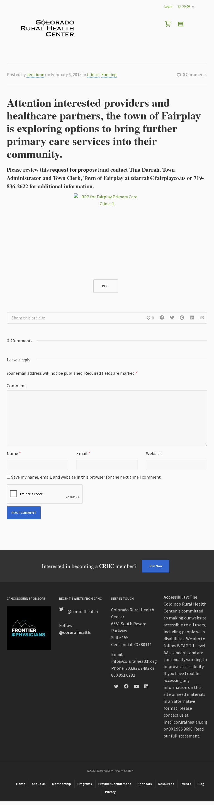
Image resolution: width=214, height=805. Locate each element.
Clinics (93, 74)
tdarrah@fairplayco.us (158, 178)
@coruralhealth (82, 611)
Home (20, 784)
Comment (16, 385)
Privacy (110, 792)
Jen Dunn (35, 74)
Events (186, 784)
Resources (166, 784)
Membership (61, 784)
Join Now (155, 566)
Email (81, 453)
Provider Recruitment (114, 784)
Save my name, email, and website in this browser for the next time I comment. (86, 477)
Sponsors (145, 784)
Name (12, 453)
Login (168, 6)
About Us (39, 784)
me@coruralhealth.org (186, 722)
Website (154, 453)
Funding (109, 74)
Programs (84, 784)
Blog (201, 784)
